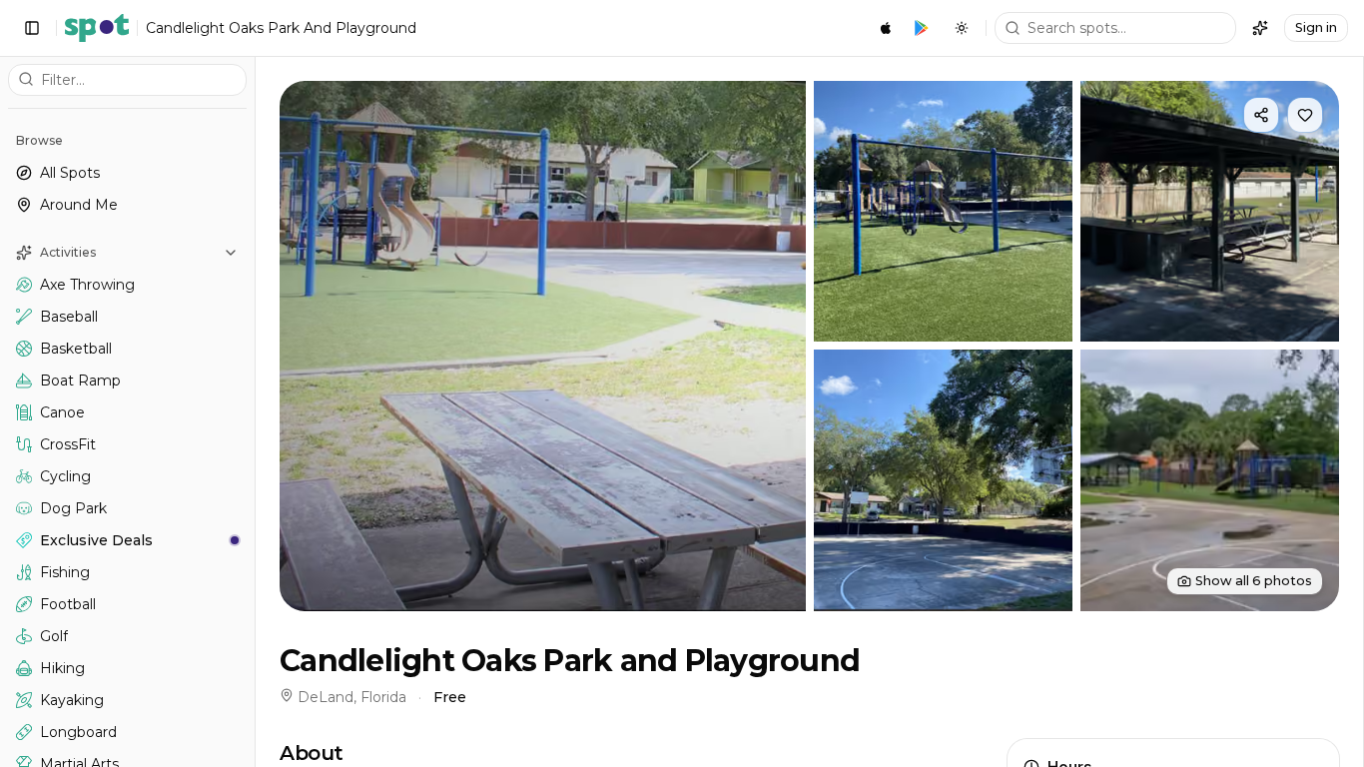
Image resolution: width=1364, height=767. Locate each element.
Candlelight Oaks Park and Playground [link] (281, 28)
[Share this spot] (1261, 115)
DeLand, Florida (352, 697)
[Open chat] (1260, 28)
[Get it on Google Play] (922, 28)
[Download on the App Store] (886, 28)
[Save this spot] (1305, 115)
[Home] (97, 28)
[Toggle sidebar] (32, 28)
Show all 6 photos (1253, 580)
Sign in (1316, 27)
